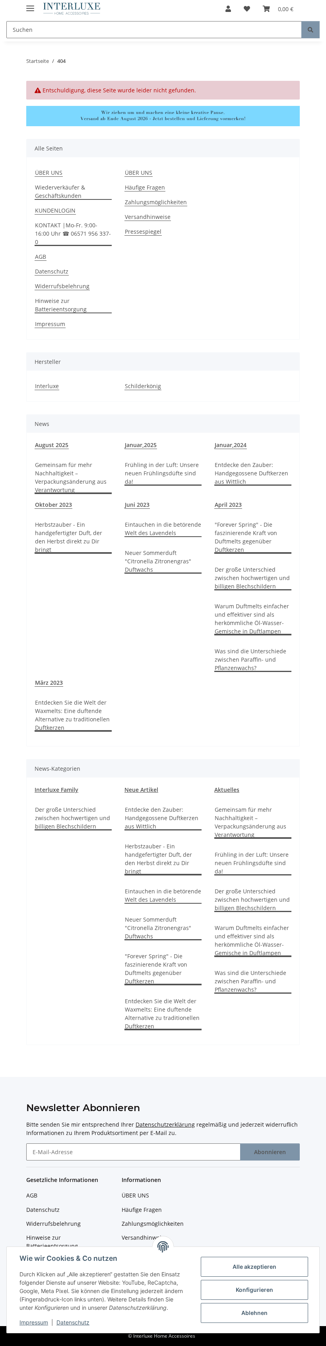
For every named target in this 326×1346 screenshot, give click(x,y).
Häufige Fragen (145, 187)
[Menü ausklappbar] (30, 5)
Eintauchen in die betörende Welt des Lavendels (163, 529)
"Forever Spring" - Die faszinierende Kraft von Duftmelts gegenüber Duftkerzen (246, 537)
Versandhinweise (148, 217)
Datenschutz (72, 1322)
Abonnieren (270, 1152)
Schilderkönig (143, 386)
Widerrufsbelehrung (62, 286)
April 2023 (228, 504)
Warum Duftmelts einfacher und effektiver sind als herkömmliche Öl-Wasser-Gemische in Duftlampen (252, 618)
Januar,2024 (230, 445)
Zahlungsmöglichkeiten (156, 202)
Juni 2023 (137, 504)
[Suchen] (310, 29)
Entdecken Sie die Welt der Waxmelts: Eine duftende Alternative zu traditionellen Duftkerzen (72, 715)
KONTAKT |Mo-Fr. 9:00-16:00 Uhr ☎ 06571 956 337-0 (73, 233)
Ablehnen (254, 1312)
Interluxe (47, 386)
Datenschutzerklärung (165, 1124)
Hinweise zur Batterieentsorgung (61, 305)
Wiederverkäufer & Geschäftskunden (60, 191)
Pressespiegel (143, 231)
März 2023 (49, 682)
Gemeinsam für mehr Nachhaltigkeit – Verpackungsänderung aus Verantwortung (71, 477)
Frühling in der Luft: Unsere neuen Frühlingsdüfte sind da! (162, 473)
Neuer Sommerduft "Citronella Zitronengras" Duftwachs (158, 561)
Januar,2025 (141, 445)
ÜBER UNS (48, 172)
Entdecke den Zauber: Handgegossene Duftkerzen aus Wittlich (251, 473)
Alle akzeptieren (254, 1266)
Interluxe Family (56, 789)
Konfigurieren (254, 1289)
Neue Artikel (141, 789)
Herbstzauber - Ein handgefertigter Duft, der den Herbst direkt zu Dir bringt (68, 537)
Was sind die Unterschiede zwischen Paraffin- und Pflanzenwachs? (250, 659)
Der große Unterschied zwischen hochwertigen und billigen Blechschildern (252, 578)
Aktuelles (226, 789)
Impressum (33, 1322)
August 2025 (51, 445)
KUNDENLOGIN (55, 210)
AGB (40, 256)
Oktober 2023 (53, 504)
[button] (228, 9)
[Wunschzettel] (246, 9)
